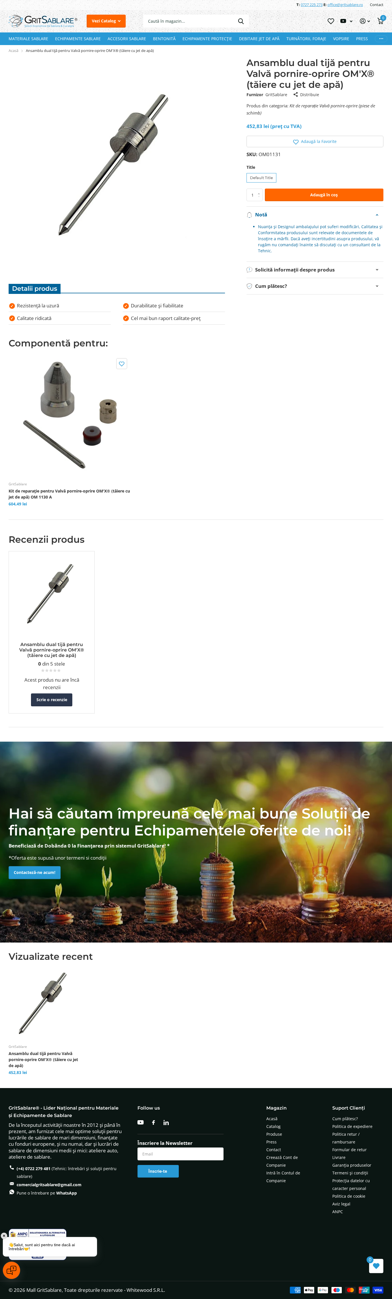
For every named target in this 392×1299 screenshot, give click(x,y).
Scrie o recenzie (51, 699)
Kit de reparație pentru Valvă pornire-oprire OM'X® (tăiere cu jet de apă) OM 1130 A (69, 494)
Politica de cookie (348, 1196)
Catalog (273, 1126)
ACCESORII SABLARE (127, 38)
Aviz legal (341, 1204)
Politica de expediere (352, 1126)
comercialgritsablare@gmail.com (49, 1184)
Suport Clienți (348, 1108)
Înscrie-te (158, 1171)
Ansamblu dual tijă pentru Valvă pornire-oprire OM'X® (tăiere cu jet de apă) (43, 1059)
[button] (315, 141)
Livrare (339, 1157)
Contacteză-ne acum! (34, 872)
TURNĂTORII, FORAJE (306, 38)
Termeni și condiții (350, 1173)
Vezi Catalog (104, 21)
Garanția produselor (351, 1165)
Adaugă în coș (324, 194)
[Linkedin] (166, 1122)
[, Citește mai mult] (346, 21)
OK (241, 21)
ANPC (337, 1211)
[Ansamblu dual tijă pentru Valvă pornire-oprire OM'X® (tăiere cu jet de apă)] (44, 1003)
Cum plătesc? (345, 1118)
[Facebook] (153, 1122)
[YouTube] (140, 1122)
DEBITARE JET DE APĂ (259, 38)
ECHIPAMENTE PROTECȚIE (207, 38)
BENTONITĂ (164, 38)
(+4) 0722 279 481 (34, 1168)
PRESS (362, 38)
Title (251, 167)
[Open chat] (11, 1270)
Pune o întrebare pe (47, 1193)
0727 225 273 (312, 4)
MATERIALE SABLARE (28, 38)
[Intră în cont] (365, 21)
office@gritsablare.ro (345, 4)
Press (271, 1142)
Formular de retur (349, 1149)
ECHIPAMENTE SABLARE (78, 38)
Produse (274, 1134)
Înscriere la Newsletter (165, 1143)
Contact (376, 4)
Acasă (13, 50)
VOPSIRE (341, 38)
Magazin (276, 1108)
